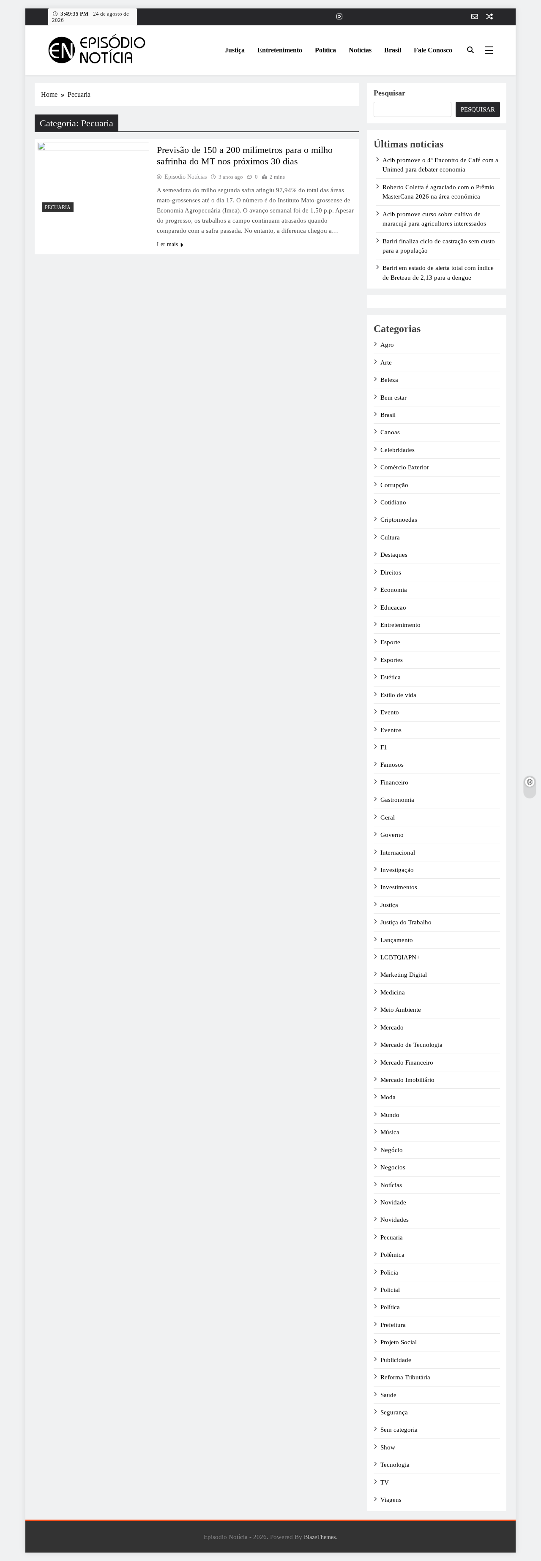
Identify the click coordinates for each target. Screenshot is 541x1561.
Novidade (393, 1202)
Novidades (394, 1219)
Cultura (390, 537)
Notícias (360, 50)
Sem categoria (399, 1429)
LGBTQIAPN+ (400, 957)
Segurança (394, 1412)
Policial (390, 1289)
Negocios (392, 1167)
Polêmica (392, 1254)
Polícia (389, 1272)
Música (389, 1132)
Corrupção (394, 485)
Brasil (392, 50)
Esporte (390, 642)
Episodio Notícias (185, 177)
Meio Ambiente (400, 1009)
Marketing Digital (403, 974)
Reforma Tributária (405, 1377)
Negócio (391, 1150)
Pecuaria (58, 207)
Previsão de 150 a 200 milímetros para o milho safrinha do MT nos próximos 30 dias (245, 155)
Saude (388, 1395)
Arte (386, 362)
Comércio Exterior (404, 467)
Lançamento (396, 940)
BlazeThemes (320, 1537)
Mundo (389, 1114)
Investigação (397, 869)
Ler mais (167, 244)
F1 (383, 747)
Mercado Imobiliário (407, 1079)
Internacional (397, 852)
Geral (387, 817)
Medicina (392, 992)
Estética (390, 677)
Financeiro (394, 782)
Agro (387, 344)
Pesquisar (389, 93)
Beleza (389, 379)
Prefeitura (393, 1324)
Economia (393, 589)
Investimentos (398, 887)
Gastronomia (397, 799)
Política (325, 50)
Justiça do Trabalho (406, 922)
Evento (389, 712)
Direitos (390, 572)
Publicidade (395, 1360)
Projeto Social (398, 1342)
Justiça (235, 50)
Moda (388, 1097)
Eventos (391, 730)
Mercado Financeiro (406, 1062)
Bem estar (393, 397)
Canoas (390, 432)
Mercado (392, 1027)
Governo (392, 834)
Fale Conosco (433, 50)
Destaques (393, 554)
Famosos (392, 764)
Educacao (393, 607)
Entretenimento (279, 50)
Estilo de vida (398, 695)
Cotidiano (393, 502)
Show (387, 1447)
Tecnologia (395, 1464)
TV (384, 1482)
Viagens (391, 1499)
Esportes (391, 660)
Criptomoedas (398, 519)
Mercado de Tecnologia (411, 1044)
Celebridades (397, 450)
